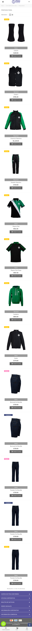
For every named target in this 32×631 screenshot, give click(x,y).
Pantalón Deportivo (16, 182)
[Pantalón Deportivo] (16, 164)
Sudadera (16, 314)
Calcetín (16, 50)
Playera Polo (16, 226)
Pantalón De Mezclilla (16, 490)
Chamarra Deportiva (16, 138)
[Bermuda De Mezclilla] (16, 383)
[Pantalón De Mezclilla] (16, 471)
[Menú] (3, 1)
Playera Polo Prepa (16, 270)
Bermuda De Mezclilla (16, 402)
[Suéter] (16, 339)
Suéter (16, 358)
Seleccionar (4, 14)
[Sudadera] (16, 296)
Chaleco (16, 94)
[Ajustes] (29, 1)
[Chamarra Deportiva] (16, 120)
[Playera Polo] (16, 208)
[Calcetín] (16, 32)
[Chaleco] (16, 76)
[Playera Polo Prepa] (16, 252)
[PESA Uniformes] (16, 1)
